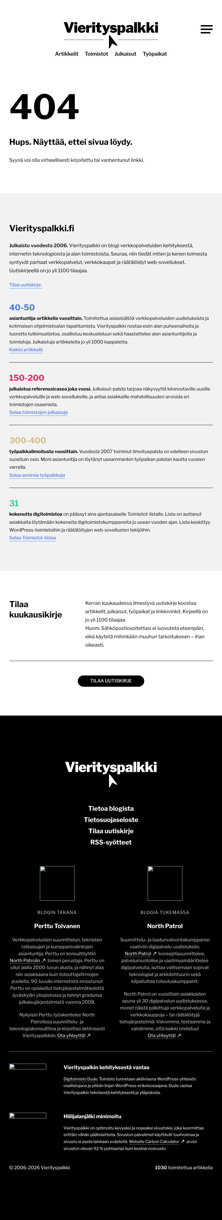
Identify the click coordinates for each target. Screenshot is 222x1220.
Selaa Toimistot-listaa (32, 537)
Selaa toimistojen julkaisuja (38, 412)
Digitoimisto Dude (80, 1079)
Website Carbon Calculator (154, 1141)
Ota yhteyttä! (72, 1035)
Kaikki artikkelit (26, 349)
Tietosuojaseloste (111, 820)
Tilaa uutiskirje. (25, 285)
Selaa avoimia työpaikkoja (37, 475)
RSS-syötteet (111, 842)
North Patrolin (25, 960)
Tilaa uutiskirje (111, 681)
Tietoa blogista (111, 808)
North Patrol (138, 953)
